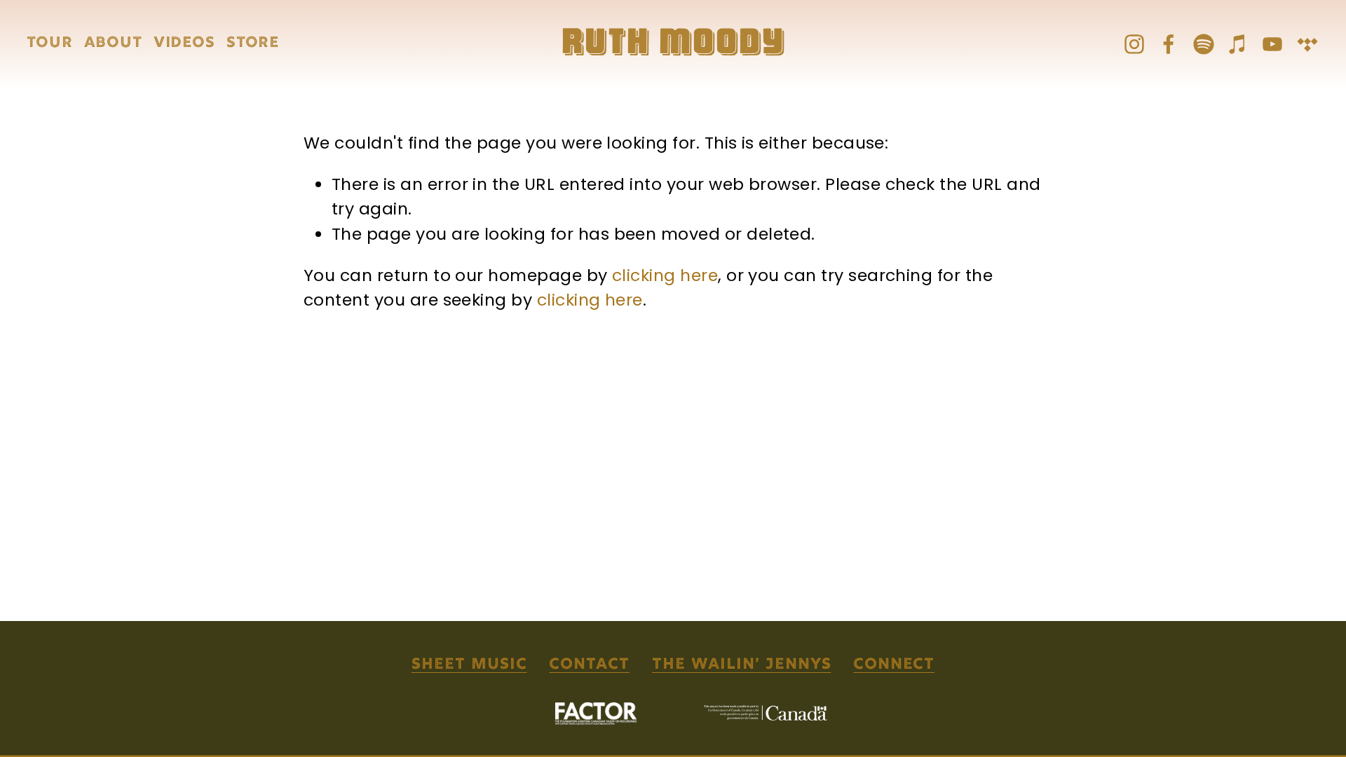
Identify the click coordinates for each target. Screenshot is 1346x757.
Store (253, 43)
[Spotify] (1204, 44)
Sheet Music (469, 665)
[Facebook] (1169, 44)
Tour (50, 43)
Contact (589, 665)
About (113, 43)
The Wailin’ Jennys (741, 665)
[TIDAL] (1307, 44)
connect (893, 665)
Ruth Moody (673, 44)
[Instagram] (1134, 44)
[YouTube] (1272, 44)
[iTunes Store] (1238, 44)
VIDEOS (185, 43)
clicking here (665, 275)
